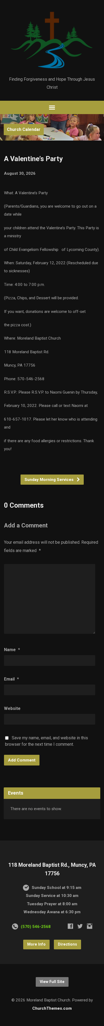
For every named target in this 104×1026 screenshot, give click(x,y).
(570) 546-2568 (36, 926)
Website (12, 708)
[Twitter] (80, 926)
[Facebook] (70, 926)
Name (12, 649)
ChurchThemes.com (52, 1008)
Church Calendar (24, 129)
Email (11, 679)
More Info (36, 944)
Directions (67, 944)
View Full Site (52, 982)
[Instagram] (89, 926)
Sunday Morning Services (50, 479)
